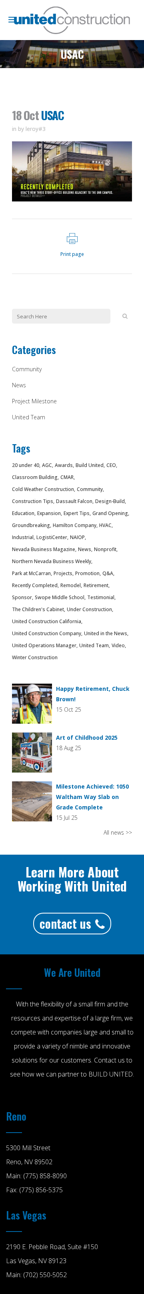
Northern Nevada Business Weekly (51, 561)
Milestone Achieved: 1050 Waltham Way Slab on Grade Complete (92, 797)
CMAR (67, 477)
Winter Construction (35, 657)
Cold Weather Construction (43, 489)
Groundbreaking (31, 525)
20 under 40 (25, 465)
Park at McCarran (31, 573)
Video (118, 645)
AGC (47, 465)
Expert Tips (77, 513)
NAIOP (77, 537)
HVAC (105, 525)
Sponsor (22, 597)
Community (27, 369)
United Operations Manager (44, 645)
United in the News (105, 633)
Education (23, 513)
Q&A (107, 573)
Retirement (96, 585)
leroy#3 (36, 129)
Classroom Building (35, 477)
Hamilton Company (74, 525)
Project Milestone (34, 401)
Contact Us (65, 923)
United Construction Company (46, 633)
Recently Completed (35, 585)
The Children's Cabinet (38, 609)
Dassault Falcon (74, 501)
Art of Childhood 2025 (87, 737)
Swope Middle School (59, 597)
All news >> (118, 832)
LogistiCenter (51, 537)
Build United (90, 465)
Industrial (23, 537)
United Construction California (46, 621)
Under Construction (89, 609)
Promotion (87, 573)
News (19, 385)
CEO (111, 465)
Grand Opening (110, 513)
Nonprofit (105, 549)
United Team (28, 417)
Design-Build (110, 501)
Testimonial (100, 597)
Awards (64, 465)
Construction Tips (32, 501)
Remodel (70, 585)
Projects (63, 573)
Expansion (49, 513)
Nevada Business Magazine (43, 549)
